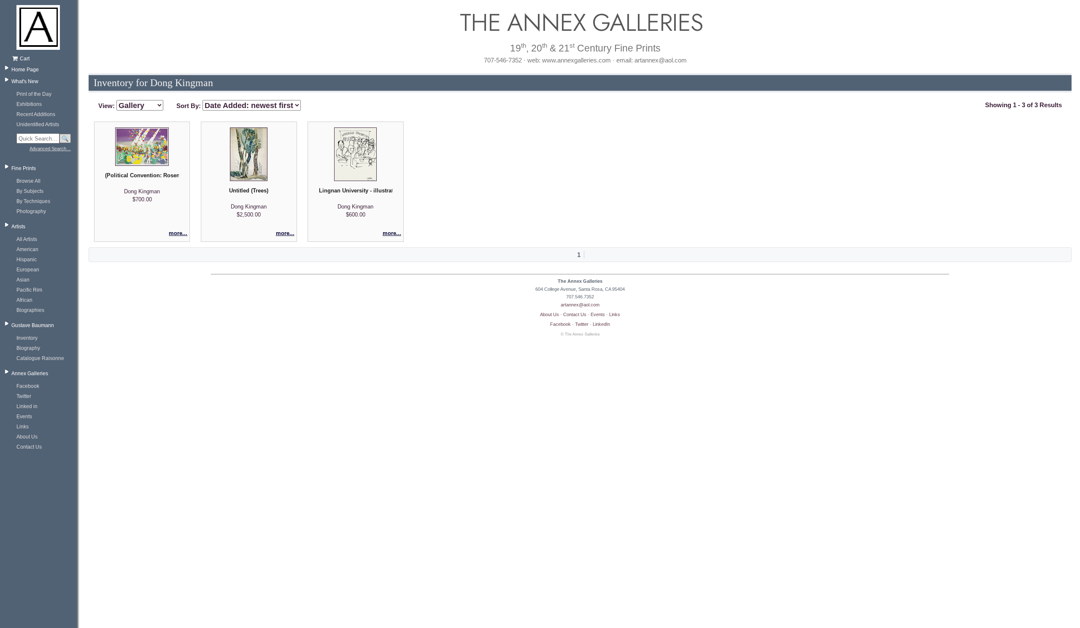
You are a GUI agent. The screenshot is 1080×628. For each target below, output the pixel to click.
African (24, 300)
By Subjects (29, 191)
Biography (28, 348)
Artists (18, 227)
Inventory (27, 338)
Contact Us (29, 447)
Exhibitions (29, 104)
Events (24, 417)
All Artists (26, 239)
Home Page (25, 70)
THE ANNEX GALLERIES (580, 22)
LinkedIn (601, 324)
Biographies (30, 310)
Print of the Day (33, 94)
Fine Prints (23, 168)
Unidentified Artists (37, 124)
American (27, 249)
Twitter (23, 396)
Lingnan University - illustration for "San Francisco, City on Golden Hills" (355, 190)
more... (178, 233)
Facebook (27, 386)
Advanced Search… (50, 148)
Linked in (27, 406)
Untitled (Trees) (248, 190)
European (27, 270)
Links (22, 427)
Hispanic (26, 260)
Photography (31, 211)
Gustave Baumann (32, 325)
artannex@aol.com (580, 304)
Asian (23, 280)
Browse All (28, 181)
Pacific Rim (29, 290)
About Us (27, 437)
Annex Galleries (29, 373)
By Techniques (33, 201)
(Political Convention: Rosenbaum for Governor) (141, 175)
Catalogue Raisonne (40, 358)
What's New (24, 81)
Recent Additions (35, 114)
